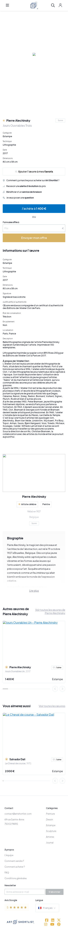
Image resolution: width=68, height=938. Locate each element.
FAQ (7, 872)
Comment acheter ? (15, 866)
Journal (49, 842)
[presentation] (55, 689)
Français (48, 907)
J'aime (58, 667)
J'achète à (34, 208)
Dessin (49, 819)
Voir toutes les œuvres (52, 706)
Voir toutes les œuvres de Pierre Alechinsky (50, 611)
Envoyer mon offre (34, 238)
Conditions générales (16, 878)
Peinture (50, 813)
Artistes (50, 837)
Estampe (57, 679)
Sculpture (51, 831)
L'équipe (9, 855)
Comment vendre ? (14, 861)
